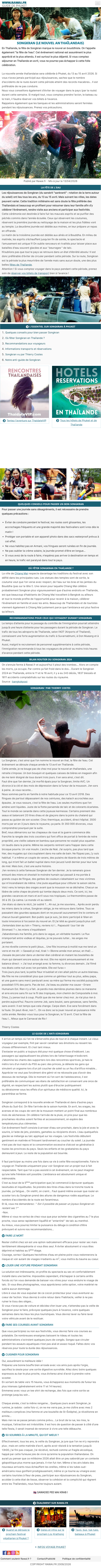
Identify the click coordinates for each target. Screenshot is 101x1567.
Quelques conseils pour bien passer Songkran (32, 332)
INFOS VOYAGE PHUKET (52, 1547)
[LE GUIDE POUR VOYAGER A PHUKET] (76, 391)
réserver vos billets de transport (30, 273)
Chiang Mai (21, 573)
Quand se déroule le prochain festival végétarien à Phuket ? (16, 1534)
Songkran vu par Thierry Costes (24, 354)
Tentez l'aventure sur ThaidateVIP (26, 420)
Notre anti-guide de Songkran (22, 359)
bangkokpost (19, 681)
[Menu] (97, 3)
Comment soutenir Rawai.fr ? (16, 1558)
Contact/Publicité (46, 1558)
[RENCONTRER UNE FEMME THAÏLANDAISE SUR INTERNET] (24, 391)
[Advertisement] (50, 448)
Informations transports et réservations (28, 348)
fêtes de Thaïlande (21, 264)
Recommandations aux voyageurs (25, 343)
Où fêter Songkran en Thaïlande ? (25, 338)
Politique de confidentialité (76, 1558)
